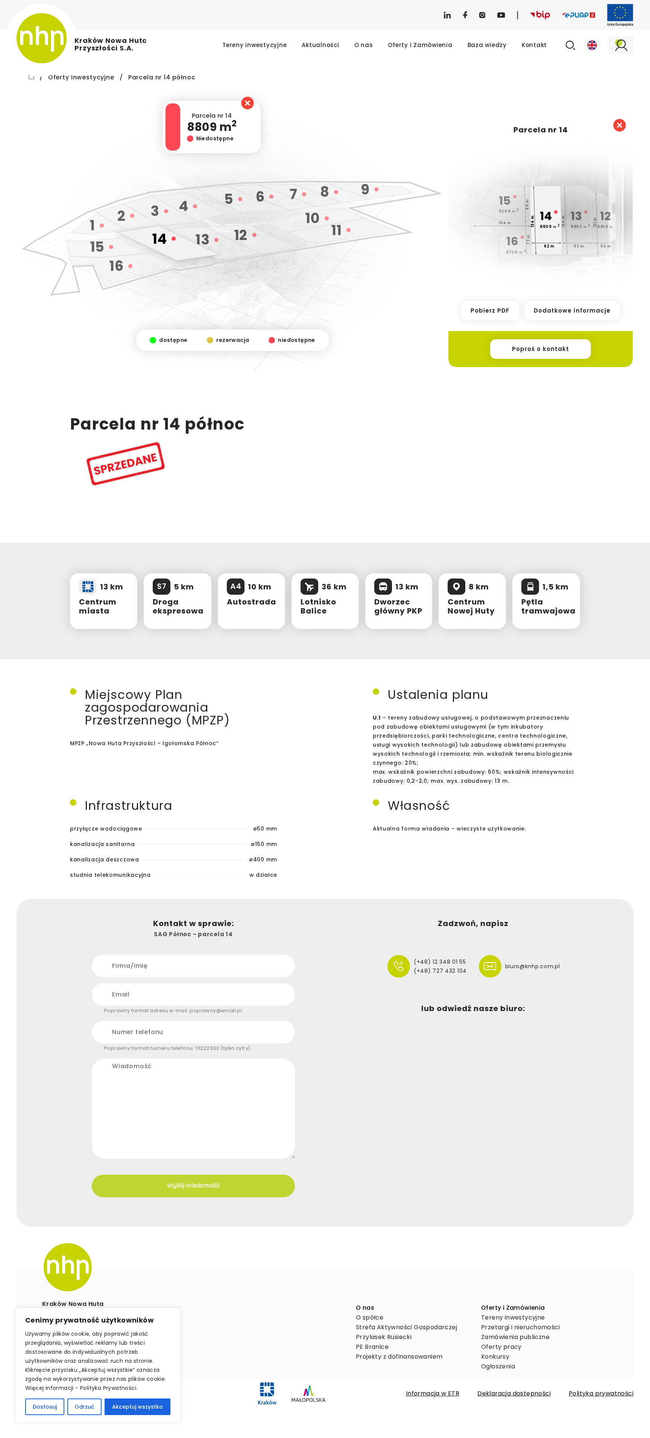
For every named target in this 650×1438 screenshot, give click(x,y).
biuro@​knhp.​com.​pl (532, 966)
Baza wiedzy (487, 45)
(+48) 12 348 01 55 (440, 962)
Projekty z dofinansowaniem (399, 1356)
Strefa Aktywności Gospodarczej (406, 1327)
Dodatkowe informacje (572, 310)
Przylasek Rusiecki (384, 1337)
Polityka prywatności (601, 1393)
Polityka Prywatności (108, 1388)
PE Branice (372, 1346)
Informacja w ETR (432, 1393)
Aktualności (320, 45)
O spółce (369, 1317)
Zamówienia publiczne (515, 1337)
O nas (363, 45)
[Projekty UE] (620, 15)
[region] (98, 1365)
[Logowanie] (621, 45)
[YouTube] (501, 15)
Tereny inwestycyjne (254, 45)
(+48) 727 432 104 (440, 971)
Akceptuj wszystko (137, 1407)
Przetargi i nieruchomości (520, 1327)
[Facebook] (465, 15)
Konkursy (495, 1356)
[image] (68, 1267)
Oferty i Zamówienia (420, 45)
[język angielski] (592, 45)
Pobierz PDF (490, 310)
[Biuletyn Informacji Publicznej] (540, 15)
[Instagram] (482, 15)
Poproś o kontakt (541, 349)
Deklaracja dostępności (514, 1393)
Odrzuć (84, 1407)
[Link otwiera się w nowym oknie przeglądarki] (267, 1393)
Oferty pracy (501, 1346)
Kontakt (534, 45)
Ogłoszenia (498, 1366)
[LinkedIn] (447, 15)
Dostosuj (45, 1407)
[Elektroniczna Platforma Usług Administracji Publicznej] (578, 15)
